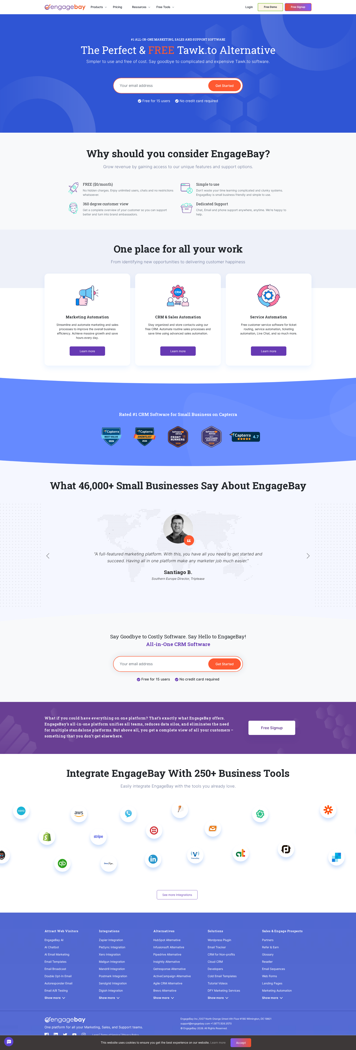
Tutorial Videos (217, 983)
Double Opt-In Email (57, 976)
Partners (267, 940)
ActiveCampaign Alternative (172, 976)
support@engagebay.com (195, 1023)
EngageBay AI (53, 940)
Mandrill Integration (112, 969)
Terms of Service (111, 1034)
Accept (241, 1042)
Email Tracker (217, 947)
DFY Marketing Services (224, 990)
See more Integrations (177, 894)
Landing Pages (272, 983)
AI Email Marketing (56, 954)
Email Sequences (273, 969)
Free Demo (270, 6)
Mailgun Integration (112, 961)
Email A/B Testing (56, 990)
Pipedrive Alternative (167, 954)
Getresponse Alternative (169, 969)
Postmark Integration (113, 976)
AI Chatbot (51, 947)
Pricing (117, 7)
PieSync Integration (112, 947)
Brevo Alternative (164, 990)
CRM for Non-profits (221, 954)
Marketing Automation (277, 990)
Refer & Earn (270, 947)
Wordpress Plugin (219, 940)
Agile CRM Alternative (167, 983)
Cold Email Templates (222, 976)
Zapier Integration (111, 940)
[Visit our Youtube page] (74, 1035)
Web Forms (269, 976)
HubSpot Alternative (166, 940)
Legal (95, 1034)
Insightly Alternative (166, 961)
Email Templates (55, 961)
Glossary (268, 954)
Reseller (267, 961)
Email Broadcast (55, 969)
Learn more (87, 351)
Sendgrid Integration (113, 983)
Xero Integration (110, 954)
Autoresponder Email (58, 983)
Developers (215, 969)
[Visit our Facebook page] (46, 1035)
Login (249, 7)
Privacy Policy (130, 1034)
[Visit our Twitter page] (65, 1035)
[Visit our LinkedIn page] (56, 1035)
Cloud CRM (215, 961)
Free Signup (298, 6)
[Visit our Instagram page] (84, 1035)
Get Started (224, 86)
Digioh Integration (111, 990)
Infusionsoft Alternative (168, 947)
